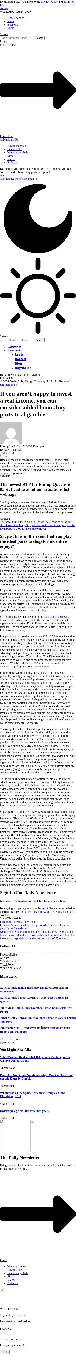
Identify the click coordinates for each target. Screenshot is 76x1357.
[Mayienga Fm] (19, 178)
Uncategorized (15, 17)
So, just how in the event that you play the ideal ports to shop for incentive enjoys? (37, 527)
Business (12, 24)
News (10, 21)
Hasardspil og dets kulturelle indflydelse (25, 1111)
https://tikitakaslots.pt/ (56, 616)
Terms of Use (45, 908)
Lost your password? (12, 1345)
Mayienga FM (12, 449)
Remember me (12, 1339)
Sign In (35, 374)
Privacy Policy (49, 1)
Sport (10, 27)
